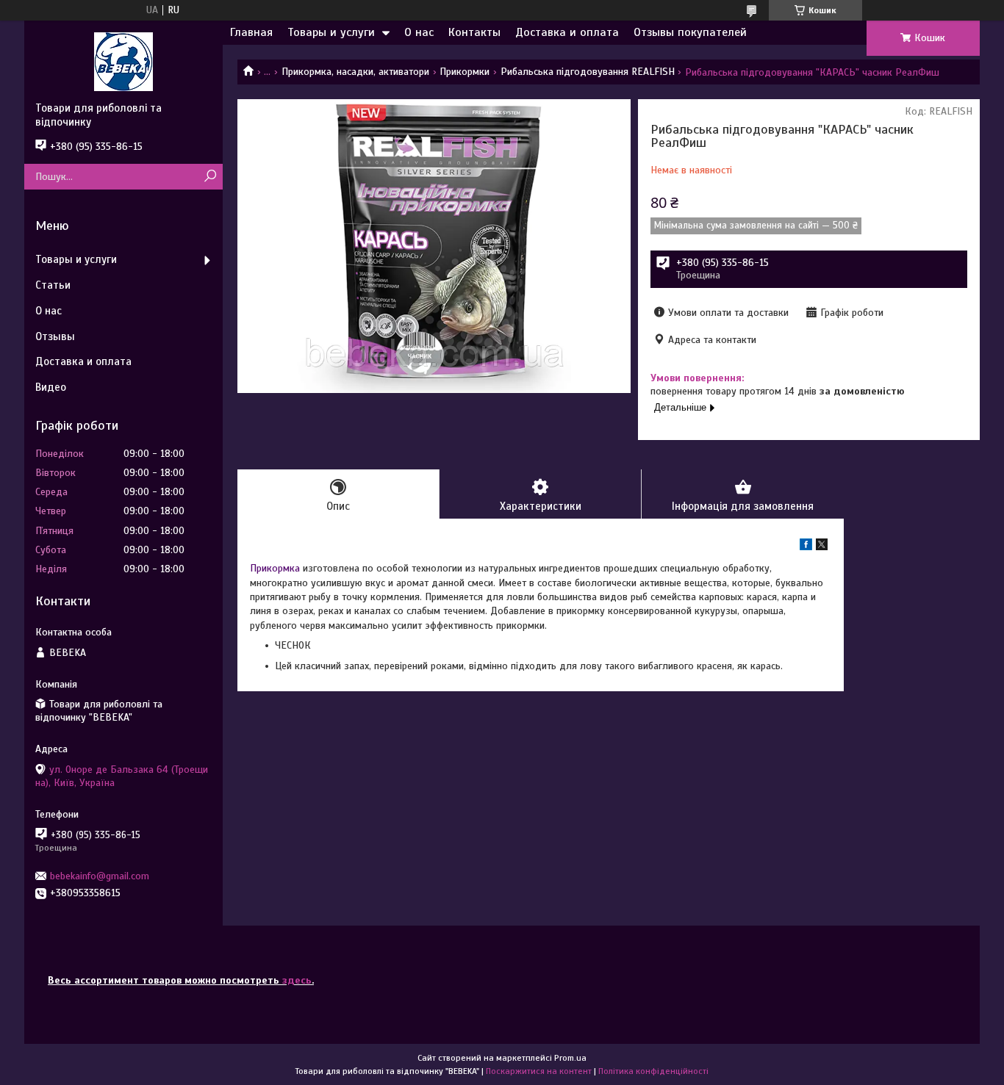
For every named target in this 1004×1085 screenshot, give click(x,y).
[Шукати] (210, 177)
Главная (251, 32)
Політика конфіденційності (653, 1071)
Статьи (53, 285)
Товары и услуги (331, 32)
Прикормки (465, 71)
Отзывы (55, 336)
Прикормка (275, 568)
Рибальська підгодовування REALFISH (588, 71)
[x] (822, 547)
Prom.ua (570, 1058)
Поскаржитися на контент (539, 1071)
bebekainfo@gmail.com (99, 876)
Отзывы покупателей (690, 32)
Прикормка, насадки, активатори (355, 71)
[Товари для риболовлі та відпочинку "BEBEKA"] (123, 61)
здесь (297, 980)
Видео (50, 387)
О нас (419, 32)
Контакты (474, 32)
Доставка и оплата (567, 32)
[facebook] (806, 547)
